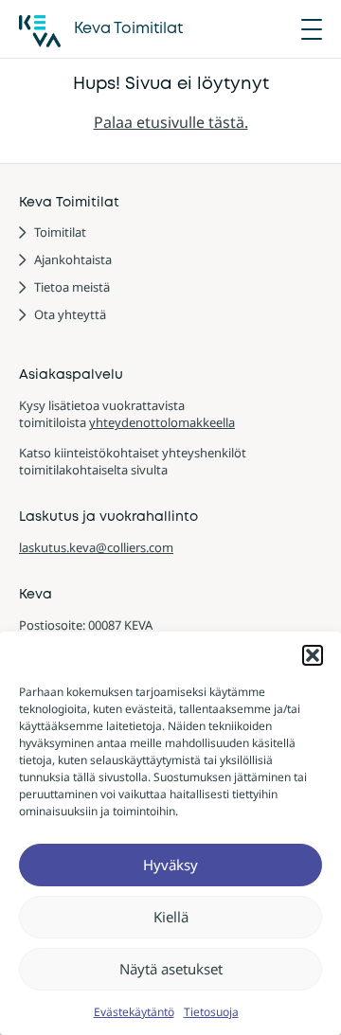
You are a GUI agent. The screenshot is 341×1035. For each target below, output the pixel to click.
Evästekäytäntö (134, 1012)
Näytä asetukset (171, 968)
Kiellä (170, 916)
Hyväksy (170, 864)
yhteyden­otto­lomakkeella (162, 422)
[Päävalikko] (311, 29)
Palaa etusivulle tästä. (171, 122)
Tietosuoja (211, 1012)
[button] (312, 655)
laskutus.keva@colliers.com (96, 547)
